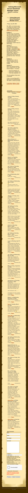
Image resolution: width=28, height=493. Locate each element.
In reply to (9, 453)
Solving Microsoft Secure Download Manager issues (14, 8)
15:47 (18, 83)
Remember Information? (13, 471)
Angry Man (10, 315)
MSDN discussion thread (12, 30)
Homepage (9, 438)
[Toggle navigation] (8, 12)
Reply (12, 106)
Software (14, 83)
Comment (9, 440)
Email (8, 435)
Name (8, 432)
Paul (9, 304)
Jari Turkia (10, 83)
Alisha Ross (10, 400)
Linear (18, 92)
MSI (19, 49)
